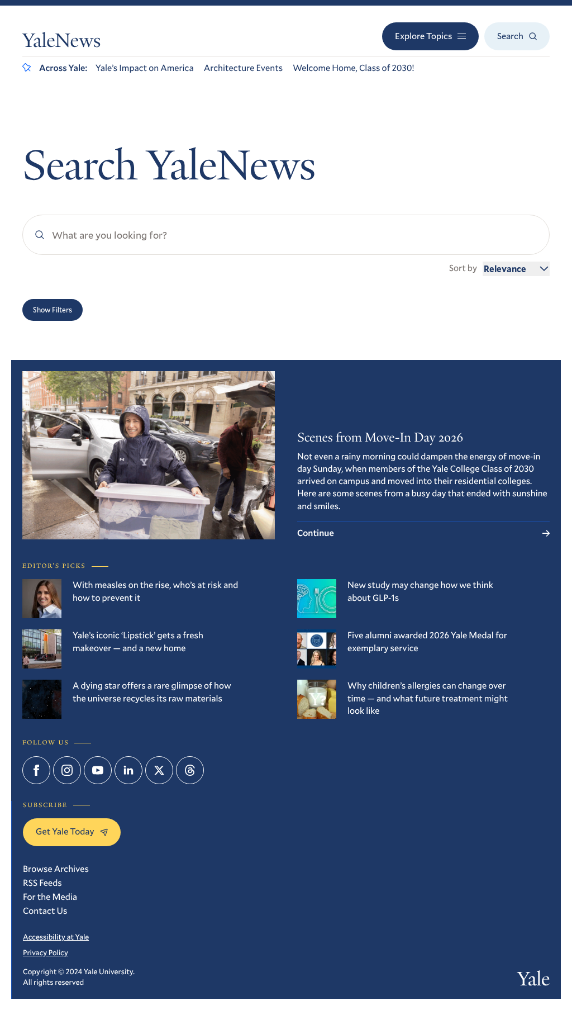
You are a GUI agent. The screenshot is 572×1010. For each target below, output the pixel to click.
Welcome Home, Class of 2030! (353, 68)
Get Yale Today (65, 831)
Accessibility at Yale (56, 937)
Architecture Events (243, 68)
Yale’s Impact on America (145, 68)
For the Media (50, 897)
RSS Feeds (42, 883)
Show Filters (52, 310)
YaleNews (61, 43)
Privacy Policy (45, 952)
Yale (533, 981)
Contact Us (45, 911)
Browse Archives (56, 869)
